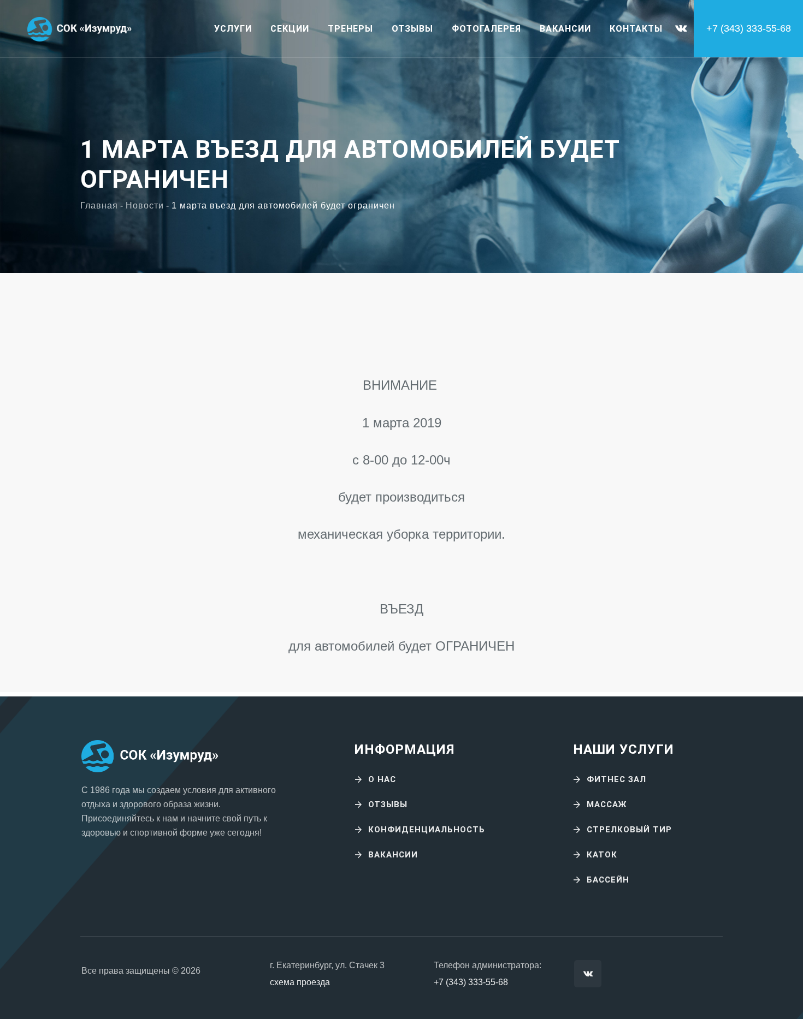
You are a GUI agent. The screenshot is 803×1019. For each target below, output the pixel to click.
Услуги (233, 28)
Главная (99, 205)
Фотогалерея (486, 28)
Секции (289, 28)
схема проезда (300, 982)
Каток (602, 855)
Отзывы (412, 28)
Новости (145, 205)
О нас (382, 779)
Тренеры (350, 28)
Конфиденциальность (426, 830)
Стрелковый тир (629, 830)
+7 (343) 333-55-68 (471, 982)
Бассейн (608, 880)
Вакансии (565, 28)
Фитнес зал (616, 779)
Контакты (636, 28)
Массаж (607, 804)
